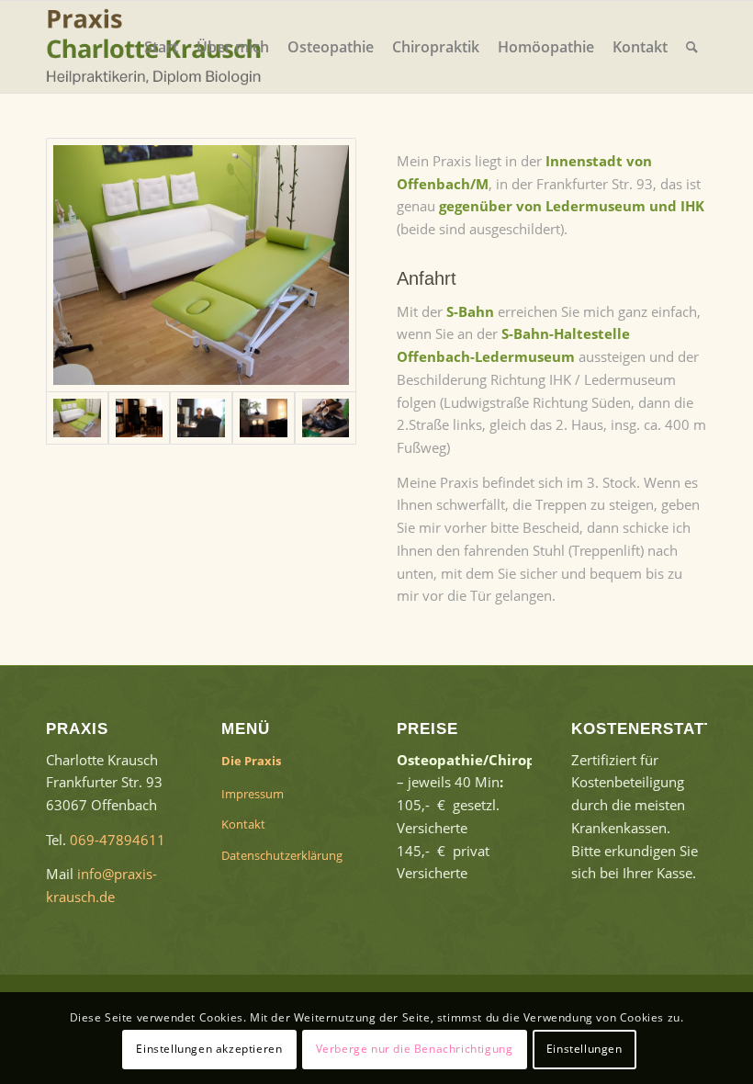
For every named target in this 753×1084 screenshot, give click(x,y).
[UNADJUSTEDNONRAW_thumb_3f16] (326, 418)
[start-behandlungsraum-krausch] (201, 265)
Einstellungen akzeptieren (209, 1048)
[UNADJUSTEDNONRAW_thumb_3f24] (263, 418)
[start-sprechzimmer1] (201, 418)
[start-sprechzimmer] (139, 418)
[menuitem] (161, 47)
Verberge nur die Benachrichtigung (414, 1048)
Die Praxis (251, 760)
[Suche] (692, 47)
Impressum (252, 793)
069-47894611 (117, 839)
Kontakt (243, 824)
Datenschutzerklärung (282, 855)
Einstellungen (584, 1048)
